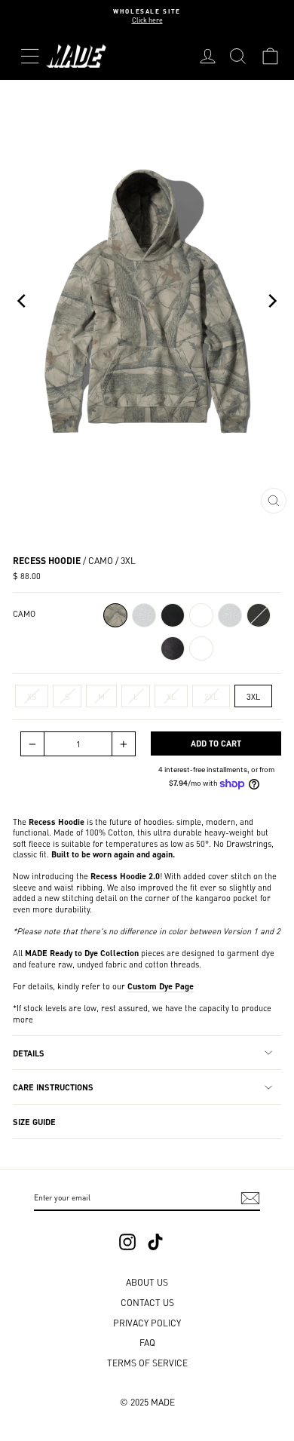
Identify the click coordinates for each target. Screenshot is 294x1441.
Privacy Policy (147, 1322)
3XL (253, 696)
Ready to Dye (201, 648)
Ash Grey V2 (144, 615)
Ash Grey (230, 615)
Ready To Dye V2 (201, 615)
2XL (211, 696)
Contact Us (147, 1302)
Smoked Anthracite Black (172, 648)
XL (171, 696)
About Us (147, 1281)
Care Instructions (53, 1086)
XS (31, 696)
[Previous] (22, 300)
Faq (147, 1342)
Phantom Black (258, 615)
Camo (115, 615)
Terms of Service (147, 1362)
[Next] (271, 300)
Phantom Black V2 (172, 615)
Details (28, 1052)
